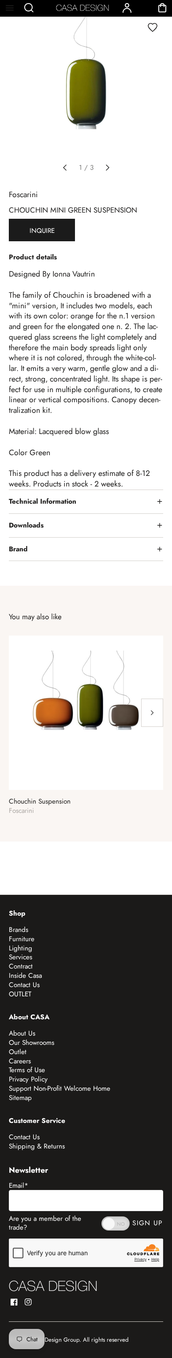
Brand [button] (18, 549)
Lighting (20, 948)
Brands (18, 930)
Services (20, 957)
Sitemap (20, 1098)
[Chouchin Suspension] (86, 713)
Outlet (17, 1052)
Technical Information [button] (42, 501)
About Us (22, 1033)
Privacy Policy (28, 1079)
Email (18, 1185)
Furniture (21, 939)
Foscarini (23, 194)
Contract (21, 966)
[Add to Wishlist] (152, 27)
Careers (20, 1061)
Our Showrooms (31, 1042)
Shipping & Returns (37, 1146)
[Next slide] (107, 167)
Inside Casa (25, 975)
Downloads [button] (26, 525)
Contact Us (24, 985)
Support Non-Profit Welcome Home (59, 1088)
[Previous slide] (65, 167)
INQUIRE (42, 231)
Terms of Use (27, 1070)
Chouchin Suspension (40, 801)
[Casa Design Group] (53, 1285)
